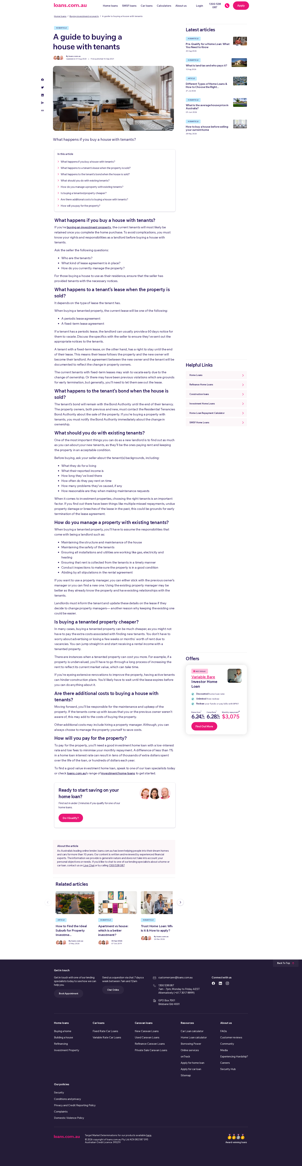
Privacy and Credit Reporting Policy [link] (75, 1105)
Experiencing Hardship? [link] (234, 1056)
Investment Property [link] (66, 1050)
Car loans (147, 5)
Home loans (110, 5)
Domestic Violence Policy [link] (69, 1117)
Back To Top (283, 963)
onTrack (185, 1056)
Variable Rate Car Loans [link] (107, 1037)
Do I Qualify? (71, 818)
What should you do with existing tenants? (85, 180)
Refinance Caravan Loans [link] (150, 1043)
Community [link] (227, 1043)
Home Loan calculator (194, 1037)
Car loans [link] (98, 1023)
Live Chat (89, 865)
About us (181, 5)
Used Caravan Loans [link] (147, 1037)
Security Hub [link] (228, 1069)
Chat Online (113, 989)
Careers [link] (225, 1062)
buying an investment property (89, 227)
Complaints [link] (61, 1111)
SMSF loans (129, 5)
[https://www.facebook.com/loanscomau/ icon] (213, 983)
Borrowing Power (191, 1043)
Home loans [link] (61, 1023)
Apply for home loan (192, 1062)
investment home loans (118, 773)
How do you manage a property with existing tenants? (92, 186)
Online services (190, 1050)
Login (199, 5)
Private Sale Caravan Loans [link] (151, 1050)
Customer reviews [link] (231, 1037)
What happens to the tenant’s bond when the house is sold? (95, 174)
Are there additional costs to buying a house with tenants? (94, 199)
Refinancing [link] (61, 1043)
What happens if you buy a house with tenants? (88, 161)
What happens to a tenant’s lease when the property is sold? (96, 168)
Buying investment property (84, 16)
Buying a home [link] (62, 1031)
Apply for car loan (191, 1069)
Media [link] (224, 1050)
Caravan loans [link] (144, 1023)
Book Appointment (68, 993)
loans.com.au (76, 773)
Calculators (164, 5)
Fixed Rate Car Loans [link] (105, 1031)
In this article (65, 154)
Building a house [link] (63, 1037)
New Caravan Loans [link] (147, 1031)
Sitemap (186, 1075)
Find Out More (204, 726)
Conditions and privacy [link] (67, 1099)
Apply (241, 5)
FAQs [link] (223, 1031)
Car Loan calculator (192, 1031)
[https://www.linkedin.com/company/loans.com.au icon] (220, 983)
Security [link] (59, 1092)
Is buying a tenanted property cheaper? (83, 193)
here (148, 1135)
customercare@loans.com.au (175, 977)
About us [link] (226, 1023)
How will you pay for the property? (80, 205)
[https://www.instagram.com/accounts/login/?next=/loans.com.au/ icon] (227, 983)
